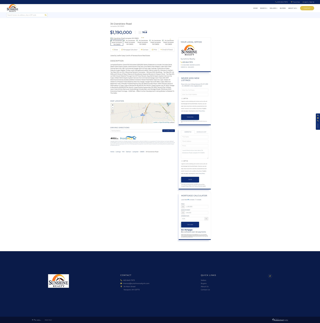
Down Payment (185, 210)
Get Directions (169, 130)
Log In (306, 2)
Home (112, 152)
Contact (307, 8)
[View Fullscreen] (112, 111)
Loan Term (184, 199)
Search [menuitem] (263, 8)
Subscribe (190, 117)
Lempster (135, 152)
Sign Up (312, 2)
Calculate (190, 224)
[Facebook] (270, 276)
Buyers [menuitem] (283, 8)
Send (190, 179)
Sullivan (128, 152)
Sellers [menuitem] (273, 8)
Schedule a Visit (201, 132)
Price (182, 204)
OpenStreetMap (164, 122)
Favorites (296, 2)
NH (123, 152)
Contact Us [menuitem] (205, 290)
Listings (118, 152)
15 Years (198, 199)
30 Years (191, 199)
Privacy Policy (201, 111)
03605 (142, 152)
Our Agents (191, 67)
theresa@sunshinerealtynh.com (136, 283)
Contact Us (184, 67)
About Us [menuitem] (292, 8)
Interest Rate (185, 216)
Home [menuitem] (255, 8)
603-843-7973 (282, 2)
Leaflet (155, 122)
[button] (45, 15)
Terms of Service (198, 186)
